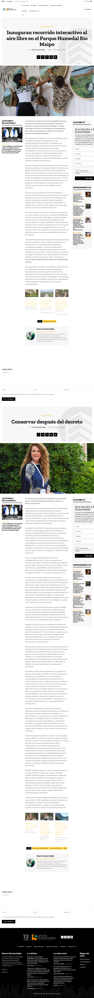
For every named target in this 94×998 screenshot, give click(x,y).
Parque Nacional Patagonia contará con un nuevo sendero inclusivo (23, 356)
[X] (89, 1)
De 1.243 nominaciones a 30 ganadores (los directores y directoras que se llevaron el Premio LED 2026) (65, 969)
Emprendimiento (77, 192)
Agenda (75, 204)
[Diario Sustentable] (30, 336)
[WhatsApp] (51, 57)
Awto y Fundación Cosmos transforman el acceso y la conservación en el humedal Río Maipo (46, 303)
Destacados (30, 965)
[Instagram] (87, 1)
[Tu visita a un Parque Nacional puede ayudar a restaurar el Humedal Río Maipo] (31, 293)
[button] (23, 15)
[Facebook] (84, 1)
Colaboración (5, 144)
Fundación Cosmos (49, 321)
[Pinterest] (47, 57)
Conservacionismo (47, 26)
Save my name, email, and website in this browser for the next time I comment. (29, 394)
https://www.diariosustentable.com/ (46, 331)
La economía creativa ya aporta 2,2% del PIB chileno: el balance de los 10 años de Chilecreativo (78, 197)
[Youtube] (91, 1)
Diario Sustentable (38, 50)
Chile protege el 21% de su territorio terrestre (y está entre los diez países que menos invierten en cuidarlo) (65, 959)
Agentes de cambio (59, 964)
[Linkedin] (55, 57)
